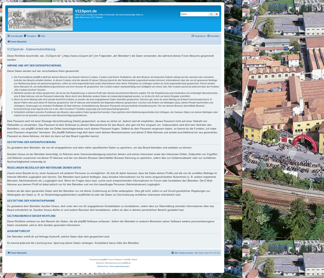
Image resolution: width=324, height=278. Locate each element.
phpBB (103, 259)
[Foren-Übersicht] (40, 18)
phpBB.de (126, 263)
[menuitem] (30, 36)
